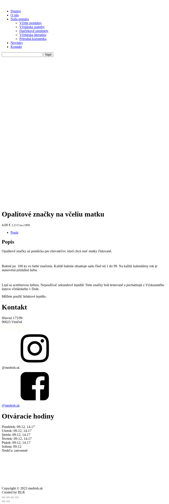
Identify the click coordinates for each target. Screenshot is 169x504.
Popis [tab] (14, 232)
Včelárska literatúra (32, 35)
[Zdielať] (12, 497)
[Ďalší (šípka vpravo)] (8, 501)
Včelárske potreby (32, 27)
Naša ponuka (20, 19)
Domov (16, 11)
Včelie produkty (30, 23)
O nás (15, 15)
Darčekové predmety (33, 31)
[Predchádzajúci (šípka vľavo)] (3, 501)
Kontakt (16, 47)
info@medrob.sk (13, 326)
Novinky (17, 43)
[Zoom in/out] (3, 497)
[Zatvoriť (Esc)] (16, 497)
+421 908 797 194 (15, 330)
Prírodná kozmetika (32, 39)
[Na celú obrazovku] (8, 497)
